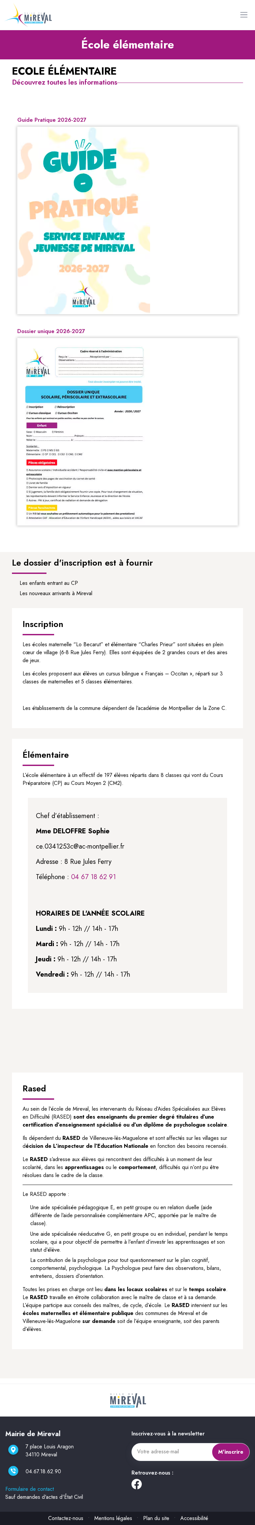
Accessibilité (194, 1518)
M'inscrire (230, 1452)
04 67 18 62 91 (93, 877)
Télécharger (130, 308)
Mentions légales (113, 1518)
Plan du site (156, 1518)
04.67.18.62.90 (43, 1471)
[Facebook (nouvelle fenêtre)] (136, 1486)
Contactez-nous (65, 1518)
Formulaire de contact (29, 1489)
